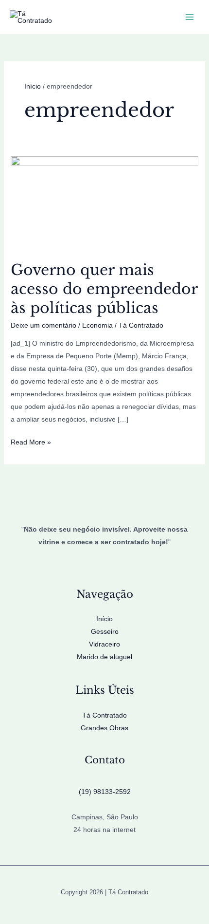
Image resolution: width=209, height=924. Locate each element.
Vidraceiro (104, 644)
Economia (97, 325)
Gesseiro (105, 631)
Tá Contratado (104, 715)
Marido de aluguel (104, 657)
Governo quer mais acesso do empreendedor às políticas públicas (104, 289)
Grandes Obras (104, 728)
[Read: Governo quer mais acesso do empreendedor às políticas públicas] (105, 202)
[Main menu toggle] (189, 17)
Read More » (31, 443)
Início (104, 619)
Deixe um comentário (43, 325)
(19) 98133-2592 (105, 791)
